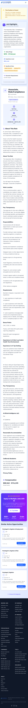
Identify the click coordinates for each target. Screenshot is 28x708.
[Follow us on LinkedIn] (16, 705)
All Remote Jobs (4, 605)
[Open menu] (25, 2)
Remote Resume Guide (20, 657)
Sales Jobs (3, 607)
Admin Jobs (3, 613)
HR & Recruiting (4, 615)
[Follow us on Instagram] (14, 705)
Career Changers (18, 622)
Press (2, 684)
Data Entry (17, 640)
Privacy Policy (4, 688)
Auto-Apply (17, 661)
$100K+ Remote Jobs (5, 664)
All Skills (16, 630)
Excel (16, 634)
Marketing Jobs (4, 617)
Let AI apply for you (22, 545)
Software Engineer (5, 630)
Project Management (19, 638)
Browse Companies (5, 651)
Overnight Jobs (18, 605)
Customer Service (19, 632)
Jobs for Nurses (18, 620)
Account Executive (5, 632)
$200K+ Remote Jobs (5, 661)
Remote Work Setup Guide (20, 659)
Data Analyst (4, 646)
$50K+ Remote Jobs (5, 668)
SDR (2, 644)
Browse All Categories (14, 594)
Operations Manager (5, 642)
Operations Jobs (4, 611)
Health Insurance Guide (20, 655)
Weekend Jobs (18, 607)
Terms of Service (4, 690)
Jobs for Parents (18, 617)
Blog (2, 680)
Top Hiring (3, 655)
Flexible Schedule (19, 609)
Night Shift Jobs (18, 611)
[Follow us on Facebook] (11, 705)
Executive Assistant (5, 640)
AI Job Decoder (18, 651)
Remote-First (4, 653)
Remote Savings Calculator (21, 653)
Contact (2, 686)
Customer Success (5, 609)
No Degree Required (19, 624)
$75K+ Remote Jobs (5, 666)
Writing (16, 642)
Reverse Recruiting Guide (20, 673)
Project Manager (4, 636)
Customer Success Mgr (6, 634)
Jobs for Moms (18, 619)
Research (3, 682)
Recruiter (3, 638)
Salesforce (17, 636)
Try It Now (15, 510)
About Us (3, 678)
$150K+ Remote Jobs (5, 662)
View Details (20, 543)
